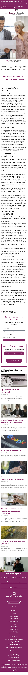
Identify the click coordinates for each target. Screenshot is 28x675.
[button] (6, 13)
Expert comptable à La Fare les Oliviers (18, 669)
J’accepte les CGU (8, 334)
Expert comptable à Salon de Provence (8, 664)
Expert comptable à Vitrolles (6, 667)
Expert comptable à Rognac (14, 670)
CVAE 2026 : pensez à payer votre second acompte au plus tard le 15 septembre (12, 511)
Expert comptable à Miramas (10, 666)
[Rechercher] (14, 7)
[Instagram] (19, 6)
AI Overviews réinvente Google (11, 450)
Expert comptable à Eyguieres (18, 667)
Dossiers (10, 60)
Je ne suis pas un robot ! (9, 337)
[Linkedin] (22, 6)
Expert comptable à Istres (21, 666)
